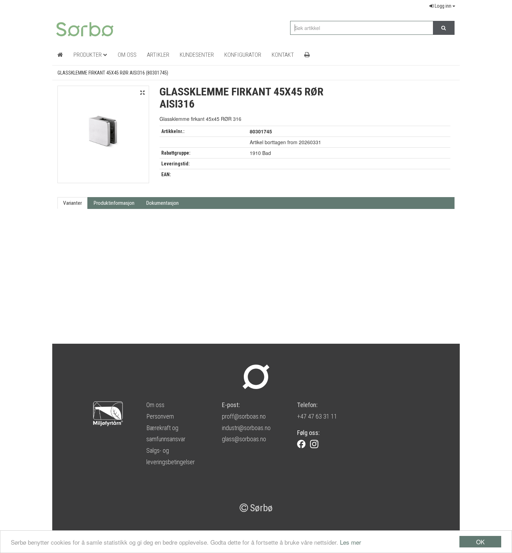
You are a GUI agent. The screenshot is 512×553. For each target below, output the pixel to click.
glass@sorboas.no (244, 439)
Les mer (350, 542)
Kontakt (283, 54)
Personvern (160, 416)
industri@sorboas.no (246, 427)
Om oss (155, 404)
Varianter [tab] (72, 203)
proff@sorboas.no (244, 416)
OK (480, 541)
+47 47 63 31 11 (317, 416)
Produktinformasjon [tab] (114, 203)
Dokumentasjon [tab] (162, 203)
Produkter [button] (88, 54)
